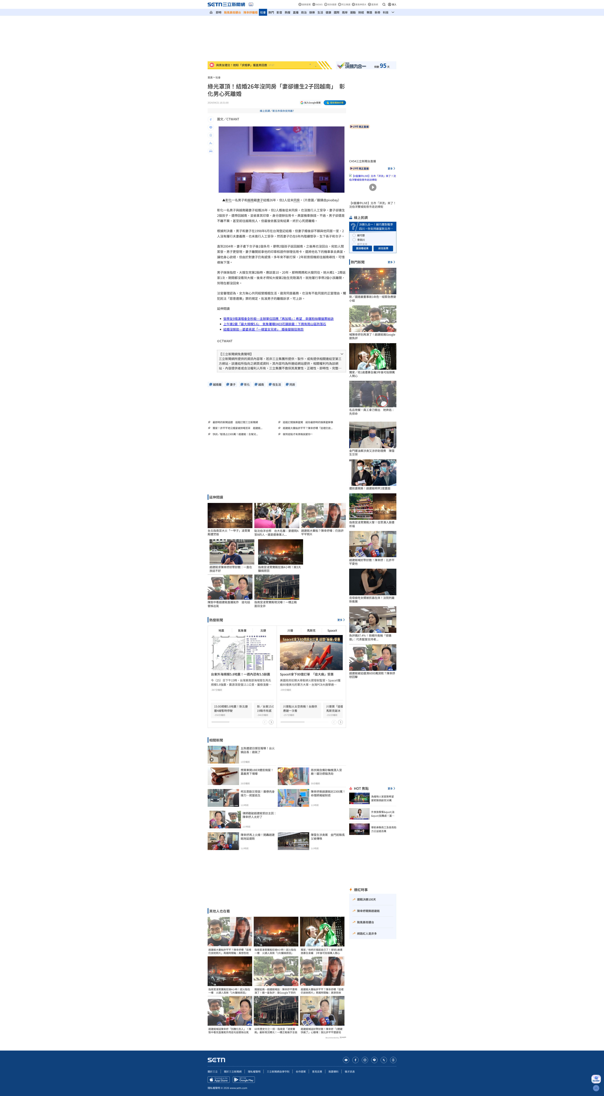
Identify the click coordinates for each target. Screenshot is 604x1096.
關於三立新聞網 (233, 1071)
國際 (336, 12)
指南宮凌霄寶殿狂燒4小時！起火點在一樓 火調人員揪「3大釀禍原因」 (229, 991)
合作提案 (301, 1071)
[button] (384, 4)
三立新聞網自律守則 (278, 1071)
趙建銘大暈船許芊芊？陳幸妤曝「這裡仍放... (308, 428)
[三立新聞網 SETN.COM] (211, 12)
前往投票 (383, 248)
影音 (279, 12)
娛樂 (312, 12)
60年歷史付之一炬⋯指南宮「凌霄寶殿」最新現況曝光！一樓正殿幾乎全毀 (275, 1030)
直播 (296, 12)
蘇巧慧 (361, 235)
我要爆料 (333, 1071)
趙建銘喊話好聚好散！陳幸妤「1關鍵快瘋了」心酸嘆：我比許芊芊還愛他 (321, 1030)
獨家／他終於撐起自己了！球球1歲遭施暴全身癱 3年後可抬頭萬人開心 (321, 951)
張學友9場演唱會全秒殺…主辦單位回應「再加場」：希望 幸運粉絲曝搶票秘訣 (278, 318)
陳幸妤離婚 (250, 12)
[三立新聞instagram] (365, 1060)
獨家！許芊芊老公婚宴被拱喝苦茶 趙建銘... (237, 428)
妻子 (260, 200)
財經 (361, 12)
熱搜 (287, 12)
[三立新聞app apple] (219, 1079)
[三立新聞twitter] (384, 1060)
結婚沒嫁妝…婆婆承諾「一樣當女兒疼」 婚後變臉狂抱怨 (263, 329)
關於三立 (213, 1071)
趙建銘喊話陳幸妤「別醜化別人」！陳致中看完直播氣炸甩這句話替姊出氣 (229, 1030)
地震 (221, 630)
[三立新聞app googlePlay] (244, 1079)
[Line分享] (211, 127)
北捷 (263, 630)
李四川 (361, 239)
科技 (386, 12)
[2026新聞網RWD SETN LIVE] (251, 4)
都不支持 (362, 244)
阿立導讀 (345, 4)
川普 (290, 630)
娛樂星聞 (306, 4)
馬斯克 (311, 630)
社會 (263, 12)
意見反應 (317, 1071)
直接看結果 (362, 248)
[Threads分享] (211, 135)
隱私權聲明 (254, 1071)
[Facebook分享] (211, 120)
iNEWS (319, 4)
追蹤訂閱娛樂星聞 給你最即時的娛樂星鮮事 (308, 422)
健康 (328, 12)
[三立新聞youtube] (346, 1060)
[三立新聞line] (374, 1060)
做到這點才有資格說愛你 (296, 434)
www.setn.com (238, 1088)
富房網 (374, 4)
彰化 (228, 200)
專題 (369, 12)
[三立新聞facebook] (355, 1060)
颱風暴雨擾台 (232, 12)
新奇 (377, 12)
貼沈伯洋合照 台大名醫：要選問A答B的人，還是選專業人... (276, 532)
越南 (250, 200)
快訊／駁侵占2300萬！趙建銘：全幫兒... (235, 434)
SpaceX (332, 630)
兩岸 (345, 12)
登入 (394, 4)
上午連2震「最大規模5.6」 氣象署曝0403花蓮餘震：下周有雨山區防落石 (274, 324)
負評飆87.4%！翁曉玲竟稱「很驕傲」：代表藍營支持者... (370, 637)
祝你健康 (332, 4)
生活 (320, 12)
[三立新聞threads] (393, 1060)
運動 (353, 12)
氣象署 (242, 630)
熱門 (271, 12)
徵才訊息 (350, 1071)
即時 (218, 12)
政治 (304, 12)
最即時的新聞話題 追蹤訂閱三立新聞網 (235, 422)
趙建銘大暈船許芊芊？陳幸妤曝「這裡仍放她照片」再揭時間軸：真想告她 (229, 951)
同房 (297, 200)
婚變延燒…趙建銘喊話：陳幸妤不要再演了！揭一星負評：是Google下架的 (275, 991)
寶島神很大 (360, 4)
